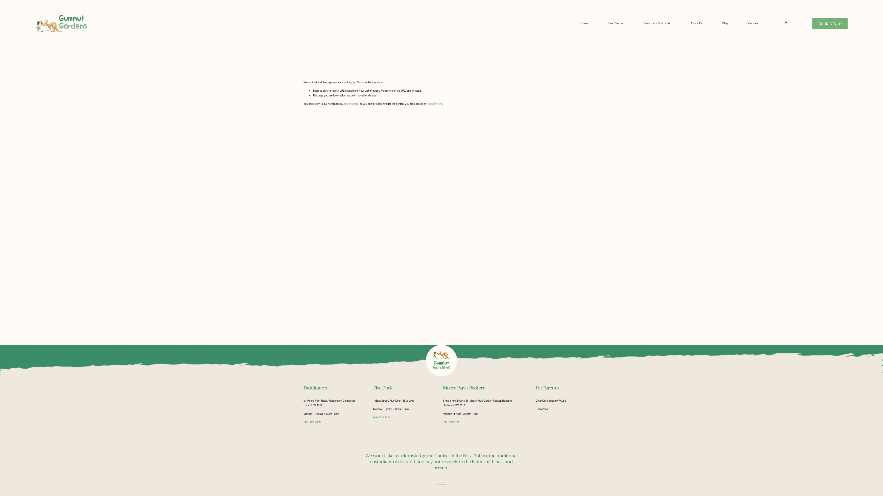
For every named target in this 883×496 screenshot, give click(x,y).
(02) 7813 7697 (451, 422)
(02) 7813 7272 (381, 417)
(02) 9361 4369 (312, 422)
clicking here (351, 103)
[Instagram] (785, 23)
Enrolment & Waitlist (656, 23)
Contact (753, 23)
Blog (725, 23)
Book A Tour (830, 23)
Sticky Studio (446, 484)
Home (584, 23)
